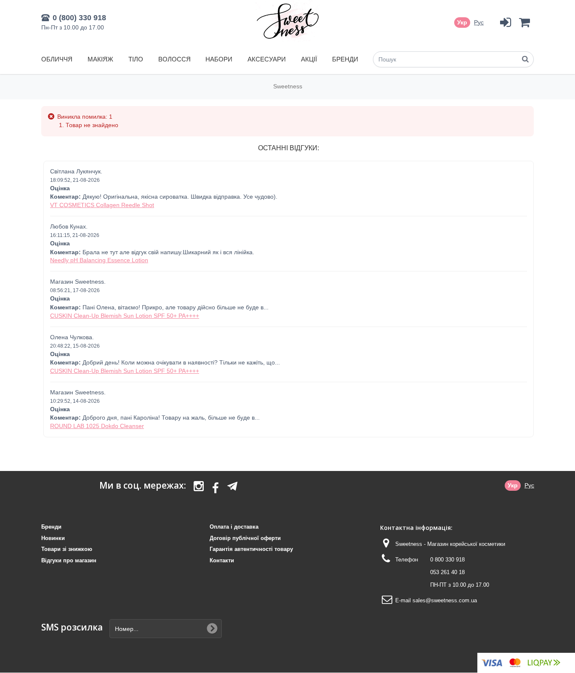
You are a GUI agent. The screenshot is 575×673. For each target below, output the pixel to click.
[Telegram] (232, 486)
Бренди (345, 59)
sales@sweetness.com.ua (445, 600)
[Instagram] (199, 488)
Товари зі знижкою (66, 549)
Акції (309, 59)
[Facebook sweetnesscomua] (215, 488)
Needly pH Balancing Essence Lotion (99, 260)
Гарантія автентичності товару (251, 549)
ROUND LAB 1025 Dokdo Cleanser (97, 426)
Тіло (135, 59)
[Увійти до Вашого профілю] (505, 22)
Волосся (174, 59)
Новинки (53, 538)
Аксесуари (267, 59)
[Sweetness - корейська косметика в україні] (287, 21)
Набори (218, 59)
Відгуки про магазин (68, 560)
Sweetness (287, 86)
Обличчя (56, 59)
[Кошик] (524, 22)
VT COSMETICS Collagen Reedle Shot (102, 205)
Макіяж (100, 59)
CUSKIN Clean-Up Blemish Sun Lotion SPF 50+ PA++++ (124, 315)
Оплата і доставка (234, 527)
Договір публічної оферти (245, 538)
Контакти (222, 560)
